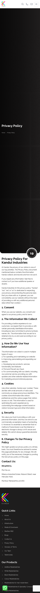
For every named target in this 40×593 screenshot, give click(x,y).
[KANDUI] (3, 4)
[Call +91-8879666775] (27, 4)
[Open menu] (36, 4)
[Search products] (22, 4)
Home (3, 132)
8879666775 (6, 466)
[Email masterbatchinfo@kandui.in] (31, 4)
